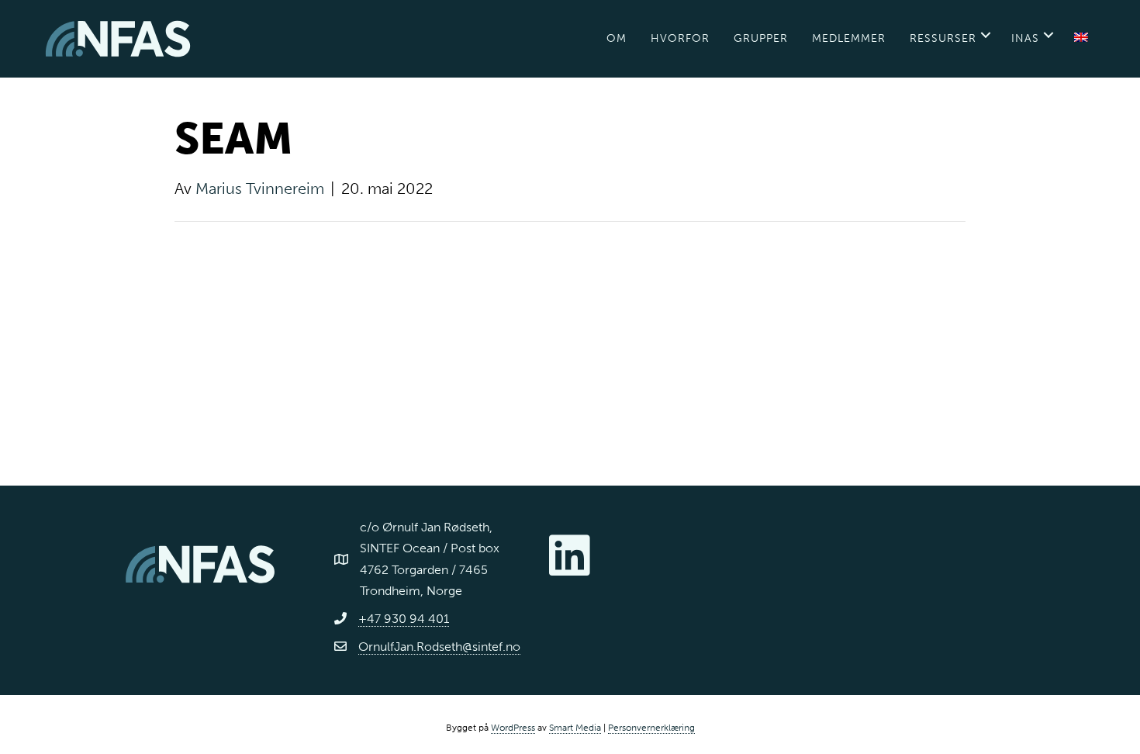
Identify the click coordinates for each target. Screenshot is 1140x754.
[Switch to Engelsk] (1081, 38)
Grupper (761, 38)
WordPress (513, 727)
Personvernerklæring (651, 727)
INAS (1025, 38)
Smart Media (575, 727)
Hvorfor (680, 38)
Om (616, 38)
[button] (985, 35)
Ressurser (943, 38)
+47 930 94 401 (403, 618)
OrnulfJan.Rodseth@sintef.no (439, 646)
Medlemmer (849, 38)
